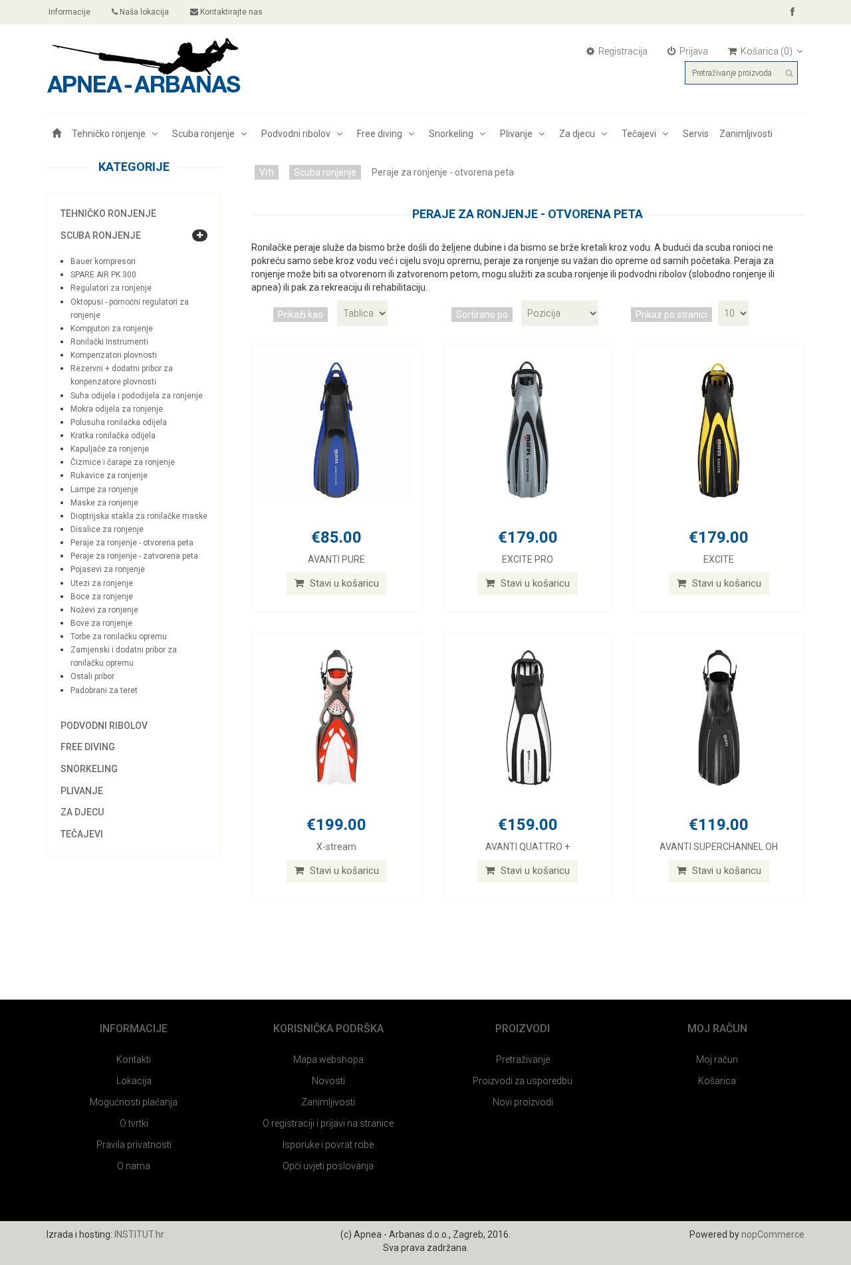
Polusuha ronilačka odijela (118, 422)
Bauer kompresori (103, 261)
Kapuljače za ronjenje (109, 449)
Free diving (381, 133)
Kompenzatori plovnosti (113, 355)
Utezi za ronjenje (101, 583)
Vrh (266, 172)
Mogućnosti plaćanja (134, 1102)
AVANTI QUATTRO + (527, 846)
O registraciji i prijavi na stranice (328, 1123)
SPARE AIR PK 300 (103, 274)
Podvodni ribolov (297, 133)
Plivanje (518, 133)
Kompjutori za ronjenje (111, 328)
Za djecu (579, 133)
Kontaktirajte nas (230, 12)
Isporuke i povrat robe (328, 1144)
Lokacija (134, 1080)
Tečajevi (641, 133)
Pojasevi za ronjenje (107, 569)
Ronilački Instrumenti (109, 342)
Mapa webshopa (328, 1059)
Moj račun (717, 1059)
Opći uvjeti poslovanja (328, 1166)
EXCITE (718, 559)
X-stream (336, 846)
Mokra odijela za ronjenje (116, 409)
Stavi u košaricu (343, 583)
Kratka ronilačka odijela (113, 435)
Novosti (328, 1080)
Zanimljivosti (746, 133)
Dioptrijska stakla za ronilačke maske (138, 516)
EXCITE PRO (527, 559)
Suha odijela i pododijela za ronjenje (136, 395)
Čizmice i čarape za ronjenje (122, 462)
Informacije (68, 12)
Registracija (622, 51)
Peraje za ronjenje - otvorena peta (131, 542)
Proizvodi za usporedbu (522, 1080)
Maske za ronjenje (104, 502)
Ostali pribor (92, 676)
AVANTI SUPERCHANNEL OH (719, 846)
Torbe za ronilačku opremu (118, 636)
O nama (133, 1166)
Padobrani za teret (104, 690)
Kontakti (133, 1059)
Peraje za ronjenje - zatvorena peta (134, 556)
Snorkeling (453, 133)
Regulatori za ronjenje (111, 288)
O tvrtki (134, 1123)
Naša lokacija (143, 12)
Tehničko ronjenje (111, 133)
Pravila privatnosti (134, 1144)
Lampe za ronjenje (104, 489)
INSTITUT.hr (139, 1234)
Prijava (692, 51)
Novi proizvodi (523, 1102)
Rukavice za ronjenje (109, 475)
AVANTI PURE (336, 559)
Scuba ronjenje (205, 133)
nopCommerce (772, 1234)
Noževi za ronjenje (104, 610)
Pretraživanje (523, 1059)
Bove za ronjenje (101, 623)
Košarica (717, 1080)
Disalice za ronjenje (107, 529)
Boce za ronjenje (101, 596)
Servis (696, 133)
